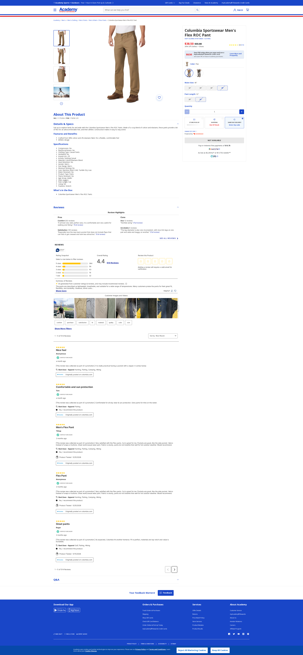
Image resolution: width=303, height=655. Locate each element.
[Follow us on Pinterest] (248, 634)
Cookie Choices (91, 651)
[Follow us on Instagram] (243, 634)
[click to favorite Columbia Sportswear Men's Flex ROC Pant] (159, 97)
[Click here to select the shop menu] (54, 10)
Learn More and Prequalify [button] (236, 54)
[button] (236, 54)
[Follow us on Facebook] (229, 634)
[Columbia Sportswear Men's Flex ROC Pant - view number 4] (61, 92)
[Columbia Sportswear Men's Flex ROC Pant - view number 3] (61, 74)
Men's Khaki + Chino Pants (97, 20)
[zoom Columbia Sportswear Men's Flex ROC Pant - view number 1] (126, 64)
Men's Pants (83, 20)
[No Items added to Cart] (248, 10)
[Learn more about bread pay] (214, 156)
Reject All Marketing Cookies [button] (192, 650)
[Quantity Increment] (241, 111)
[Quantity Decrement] (187, 111)
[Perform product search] (197, 10)
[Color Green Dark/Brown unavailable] (199, 72)
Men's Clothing (72, 20)
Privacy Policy (140, 649)
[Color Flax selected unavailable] (189, 72)
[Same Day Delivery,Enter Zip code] (234, 122)
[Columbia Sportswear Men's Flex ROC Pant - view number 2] (61, 56)
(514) (242, 45)
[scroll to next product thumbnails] (61, 103)
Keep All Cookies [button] (220, 650)
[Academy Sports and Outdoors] (68, 10)
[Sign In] (235, 10)
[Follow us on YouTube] (238, 634)
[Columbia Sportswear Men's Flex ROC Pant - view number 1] (61, 38)
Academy (56, 20)
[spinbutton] (214, 111)
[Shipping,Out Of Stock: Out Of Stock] (214, 122)
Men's (64, 20)
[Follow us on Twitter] (233, 634)
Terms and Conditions (157, 649)
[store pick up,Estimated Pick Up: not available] (194, 122)
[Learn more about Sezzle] (214, 149)
